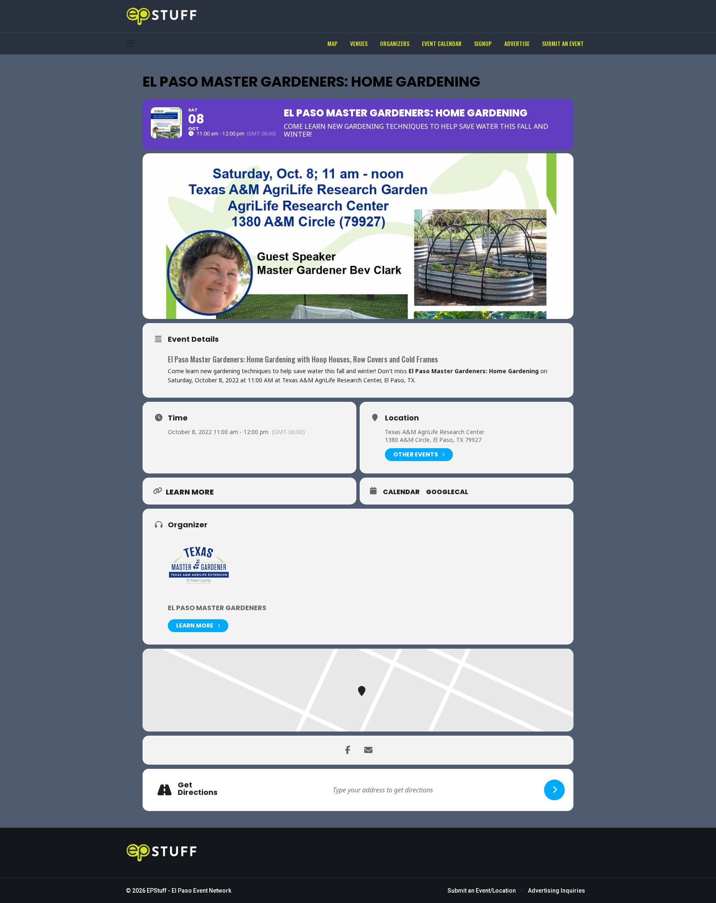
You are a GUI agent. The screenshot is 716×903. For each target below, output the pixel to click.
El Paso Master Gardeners (217, 608)
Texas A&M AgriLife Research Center (434, 432)
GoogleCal (447, 492)
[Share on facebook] (347, 750)
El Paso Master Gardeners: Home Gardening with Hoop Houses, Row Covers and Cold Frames (303, 359)
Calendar (401, 492)
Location (402, 418)
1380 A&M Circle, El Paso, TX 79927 (433, 440)
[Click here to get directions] (554, 790)
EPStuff (157, 890)
